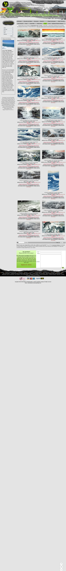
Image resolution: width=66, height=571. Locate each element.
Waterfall (35, 13)
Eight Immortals (15, 14)
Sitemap (58, 272)
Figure (2, 14)
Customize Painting (48, 16)
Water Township (61, 21)
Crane (47, 14)
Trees (26, 23)
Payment (26, 272)
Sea (45, 23)
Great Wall (32, 23)
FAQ (62, 272)
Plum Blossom (35, 14)
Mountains (22, 13)
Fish (5, 13)
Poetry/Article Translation (12, 17)
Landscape (16, 13)
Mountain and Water (28, 21)
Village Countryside (51, 21)
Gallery (2, 272)
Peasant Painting (19, 16)
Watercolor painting (10, 16)
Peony (30, 14)
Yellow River (39, 23)
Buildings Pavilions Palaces (57, 23)
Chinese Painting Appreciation (11, 272)
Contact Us (31, 272)
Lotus (40, 14)
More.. (11, 13)
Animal (43, 13)
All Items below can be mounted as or (30, 25)
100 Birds (51, 14)
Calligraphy (60, 14)
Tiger (53, 13)
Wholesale (55, 16)
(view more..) (11, 109)
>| (62, 242)
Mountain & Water (29, 13)
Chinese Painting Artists (37, 16)
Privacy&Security (47, 272)
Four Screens (20, 23)
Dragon (47, 13)
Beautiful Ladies (7, 14)
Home (2, 13)
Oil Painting (37, 274)
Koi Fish (8, 13)
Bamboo (44, 14)
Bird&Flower (25, 14)
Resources (53, 272)
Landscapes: (19, 21)
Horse (50, 13)
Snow (49, 23)
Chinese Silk (27, 16)
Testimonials (20, 272)
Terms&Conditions (38, 272)
